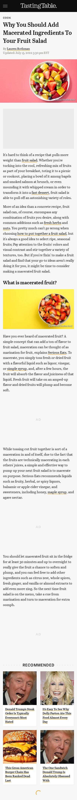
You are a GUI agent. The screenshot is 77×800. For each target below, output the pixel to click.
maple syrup (57, 492)
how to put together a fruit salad (41, 233)
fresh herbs (52, 222)
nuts (6, 228)
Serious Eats (57, 352)
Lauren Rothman (18, 48)
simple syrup (17, 368)
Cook (7, 17)
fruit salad (29, 160)
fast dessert (40, 192)
